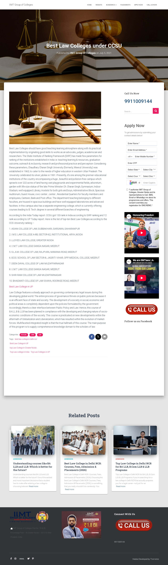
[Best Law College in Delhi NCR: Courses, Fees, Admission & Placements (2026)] (84, 440)
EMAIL (22, 559)
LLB (40, 334)
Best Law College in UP (21, 286)
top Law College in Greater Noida (23, 348)
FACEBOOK (11, 559)
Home (89, 5)
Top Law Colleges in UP (40, 352)
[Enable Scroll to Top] (162, 559)
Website (99, 5)
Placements (125, 5)
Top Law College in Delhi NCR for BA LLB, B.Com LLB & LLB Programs (133, 467)
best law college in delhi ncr (26, 339)
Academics (110, 5)
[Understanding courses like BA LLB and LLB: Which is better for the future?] (32, 440)
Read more (33, 486)
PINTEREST (33, 559)
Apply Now (138, 5)
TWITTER (28, 559)
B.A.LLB (23, 334)
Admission (17, 459)
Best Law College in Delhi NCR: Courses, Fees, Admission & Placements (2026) (82, 467)
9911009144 (119, 542)
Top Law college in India (19, 352)
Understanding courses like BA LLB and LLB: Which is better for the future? (32, 467)
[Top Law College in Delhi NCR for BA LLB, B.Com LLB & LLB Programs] (135, 440)
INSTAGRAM (15, 559)
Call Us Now (152, 5)
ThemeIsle (154, 559)
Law (32, 334)
